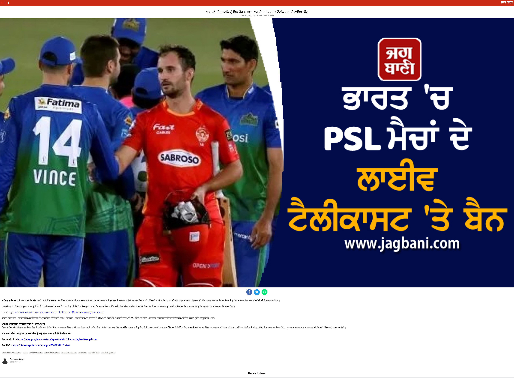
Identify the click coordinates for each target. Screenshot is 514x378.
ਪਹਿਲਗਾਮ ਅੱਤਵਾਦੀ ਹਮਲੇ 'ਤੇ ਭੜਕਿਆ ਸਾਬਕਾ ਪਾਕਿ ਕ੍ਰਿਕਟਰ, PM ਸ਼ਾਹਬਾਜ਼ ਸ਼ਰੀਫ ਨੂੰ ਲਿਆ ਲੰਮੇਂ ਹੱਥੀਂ (60, 312)
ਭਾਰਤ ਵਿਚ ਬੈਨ (94, 353)
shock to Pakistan (52, 353)
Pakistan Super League (11, 353)
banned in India (36, 353)
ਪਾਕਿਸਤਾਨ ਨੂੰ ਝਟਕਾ (108, 353)
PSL (25, 353)
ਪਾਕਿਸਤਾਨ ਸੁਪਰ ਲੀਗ (69, 353)
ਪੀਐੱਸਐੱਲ (82, 353)
